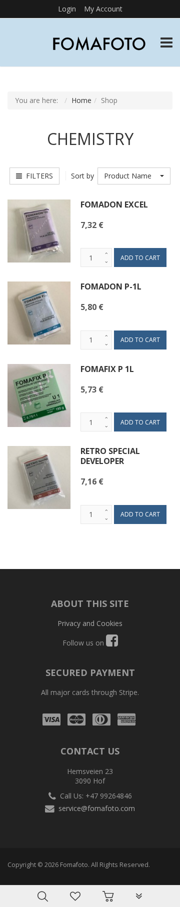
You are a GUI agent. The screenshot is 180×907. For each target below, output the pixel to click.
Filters (37, 175)
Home (82, 100)
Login (67, 9)
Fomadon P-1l (111, 286)
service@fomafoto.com (96, 808)
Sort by (82, 175)
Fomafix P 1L (107, 369)
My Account (103, 9)
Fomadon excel (114, 204)
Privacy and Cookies (90, 623)
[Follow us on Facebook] (112, 643)
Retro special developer (110, 456)
